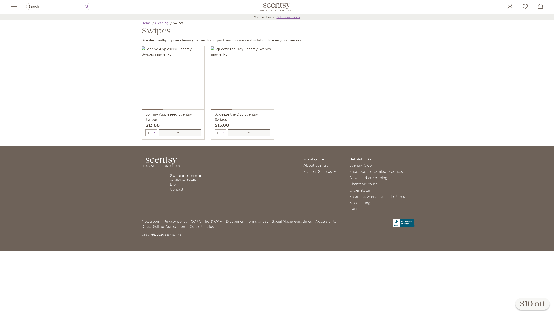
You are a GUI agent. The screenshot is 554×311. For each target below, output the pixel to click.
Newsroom (151, 221)
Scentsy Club (360, 165)
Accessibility (326, 221)
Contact (176, 189)
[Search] (86, 6)
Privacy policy (175, 221)
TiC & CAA (213, 221)
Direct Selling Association (163, 226)
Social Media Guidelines (292, 221)
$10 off (532, 304)
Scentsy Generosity (319, 171)
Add (179, 132)
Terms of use (257, 221)
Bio (173, 184)
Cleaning (161, 23)
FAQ (353, 209)
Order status (360, 190)
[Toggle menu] (14, 6)
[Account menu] (505, 7)
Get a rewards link (288, 17)
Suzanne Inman (264, 17)
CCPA (196, 221)
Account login (361, 202)
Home (146, 23)
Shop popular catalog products (376, 171)
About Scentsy (316, 165)
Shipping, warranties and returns (377, 196)
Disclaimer (234, 221)
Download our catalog (368, 177)
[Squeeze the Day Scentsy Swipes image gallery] (242, 79)
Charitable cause (363, 184)
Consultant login (203, 226)
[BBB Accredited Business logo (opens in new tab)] (404, 222)
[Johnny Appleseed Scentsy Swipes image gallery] (173, 79)
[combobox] (58, 6)
